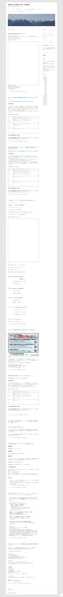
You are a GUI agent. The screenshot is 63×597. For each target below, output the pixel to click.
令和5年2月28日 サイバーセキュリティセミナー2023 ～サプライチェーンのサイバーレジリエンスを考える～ (23, 494)
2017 (44, 101)
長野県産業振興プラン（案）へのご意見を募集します (21, 443)
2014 (44, 104)
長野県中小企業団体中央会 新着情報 (19, 4)
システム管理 (26, 91)
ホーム (9, 9)
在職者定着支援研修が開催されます (16, 33)
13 (50, 33)
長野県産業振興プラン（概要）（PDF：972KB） (15, 462)
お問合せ (31, 11)
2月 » (46, 38)
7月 (44, 87)
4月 (44, 90)
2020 (44, 97)
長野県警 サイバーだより (40, 9)
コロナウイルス (13, 141)
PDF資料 (9, 356)
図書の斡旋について (19, 9)
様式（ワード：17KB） (11, 469)
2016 (44, 102)
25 (46, 36)
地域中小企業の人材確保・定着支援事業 (29, 9)
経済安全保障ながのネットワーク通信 (23, 11)
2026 (44, 76)
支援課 (27, 141)
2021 (44, 96)
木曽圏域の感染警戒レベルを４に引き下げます (19, 375)
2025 (44, 77)
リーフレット (11, 500)
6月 (44, 88)
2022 (44, 95)
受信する (44, 55)
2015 (44, 103)
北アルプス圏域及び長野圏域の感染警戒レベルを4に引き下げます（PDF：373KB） (21, 101)
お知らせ (12, 91)
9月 (44, 84)
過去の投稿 (10, 589)
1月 (44, 94)
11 (46, 33)
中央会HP (13, 9)
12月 (45, 81)
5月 (44, 89)
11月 (45, 82)
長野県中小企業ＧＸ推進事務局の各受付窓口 (15, 580)
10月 (45, 83)
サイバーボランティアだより (12, 11)
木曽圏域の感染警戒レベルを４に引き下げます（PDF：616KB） (18, 378)
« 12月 (44, 38)
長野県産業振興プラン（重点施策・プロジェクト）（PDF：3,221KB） (19, 464)
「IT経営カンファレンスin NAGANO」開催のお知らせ (21, 200)
